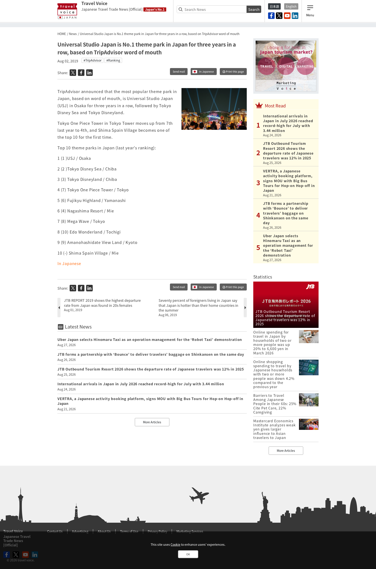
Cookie (175, 544)
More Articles (152, 422)
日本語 (274, 6)
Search (254, 9)
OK (188, 554)
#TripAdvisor (92, 60)
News (73, 34)
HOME (61, 34)
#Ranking (113, 60)
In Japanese (206, 71)
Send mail (179, 71)
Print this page (234, 71)
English (291, 6)
